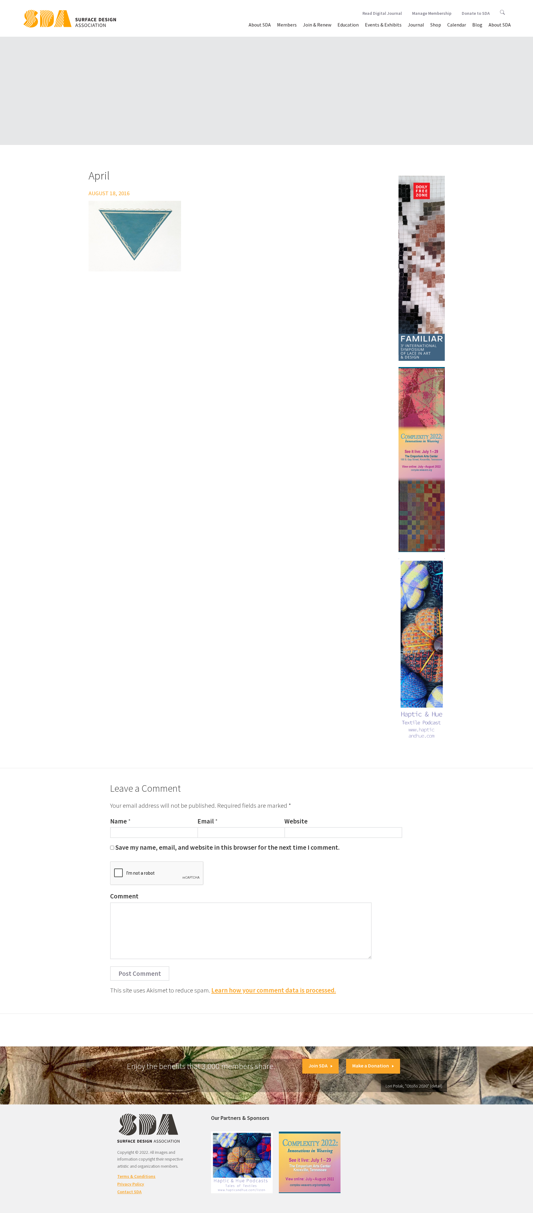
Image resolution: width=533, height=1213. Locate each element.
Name (118, 821)
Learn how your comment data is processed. (273, 990)
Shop (435, 25)
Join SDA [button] (318, 1065)
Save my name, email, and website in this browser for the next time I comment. (227, 847)
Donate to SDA (476, 13)
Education (348, 25)
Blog (477, 25)
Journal (416, 25)
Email (205, 821)
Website (296, 821)
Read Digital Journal (382, 13)
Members (287, 25)
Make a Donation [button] (370, 1065)
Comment (124, 896)
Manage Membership (432, 13)
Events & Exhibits (383, 25)
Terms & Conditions (136, 1176)
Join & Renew (317, 25)
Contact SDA (129, 1191)
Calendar (456, 25)
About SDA (260, 25)
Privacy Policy (130, 1184)
